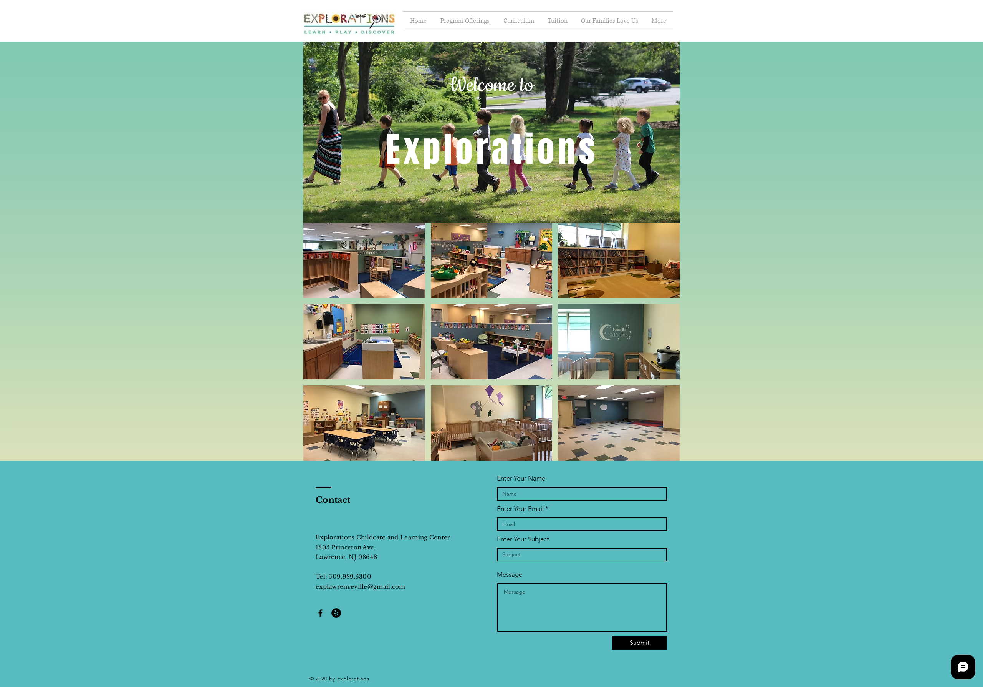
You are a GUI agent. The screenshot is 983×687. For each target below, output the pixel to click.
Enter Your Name (521, 478)
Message (509, 574)
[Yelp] (336, 613)
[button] (364, 260)
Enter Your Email (520, 509)
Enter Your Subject (523, 539)
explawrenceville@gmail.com (360, 586)
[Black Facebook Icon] (320, 613)
